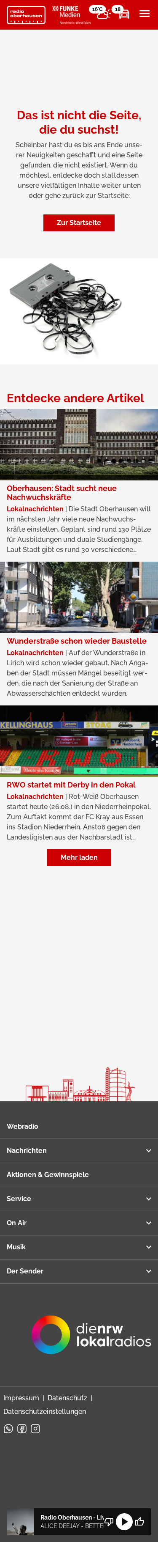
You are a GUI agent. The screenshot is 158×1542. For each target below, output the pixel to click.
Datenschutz (67, 1398)
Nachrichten (27, 1151)
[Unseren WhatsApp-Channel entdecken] (8, 1429)
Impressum (21, 1398)
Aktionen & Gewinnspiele (48, 1175)
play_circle (124, 1522)
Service (19, 1199)
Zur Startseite (79, 223)
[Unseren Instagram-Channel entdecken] (35, 1429)
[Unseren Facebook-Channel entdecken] (22, 1429)
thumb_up (139, 1522)
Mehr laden (79, 857)
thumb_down (109, 1522)
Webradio (22, 1126)
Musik (16, 1247)
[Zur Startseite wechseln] (26, 15)
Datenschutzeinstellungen (44, 1412)
